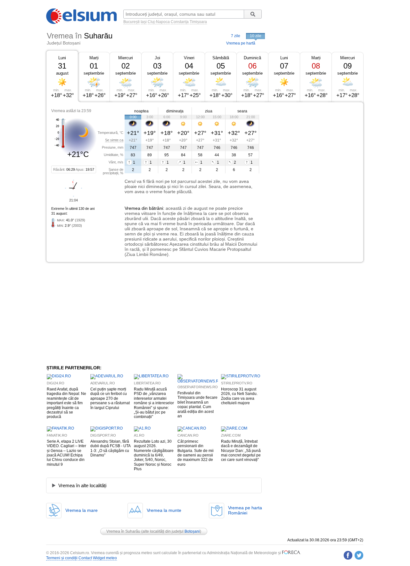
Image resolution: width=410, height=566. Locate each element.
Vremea (132, 208)
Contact (85, 558)
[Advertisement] (311, 150)
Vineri (189, 57)
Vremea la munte (164, 510)
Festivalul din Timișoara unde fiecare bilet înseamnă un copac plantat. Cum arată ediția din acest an (197, 404)
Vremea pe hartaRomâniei (245, 510)
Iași (144, 22)
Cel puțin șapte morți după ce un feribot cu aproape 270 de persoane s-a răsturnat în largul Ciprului (110, 398)
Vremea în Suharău (123, 531)
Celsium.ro (79, 553)
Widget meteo (105, 558)
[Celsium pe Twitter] (359, 555)
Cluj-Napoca (159, 22)
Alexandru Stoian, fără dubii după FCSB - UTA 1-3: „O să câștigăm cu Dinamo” (110, 448)
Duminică (252, 57)
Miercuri (125, 57)
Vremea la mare (81, 510)
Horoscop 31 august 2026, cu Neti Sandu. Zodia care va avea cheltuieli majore (239, 396)
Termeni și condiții (62, 558)
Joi (157, 57)
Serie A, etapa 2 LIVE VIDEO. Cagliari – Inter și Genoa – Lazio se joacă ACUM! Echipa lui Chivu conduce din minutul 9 (66, 453)
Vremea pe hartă (240, 43)
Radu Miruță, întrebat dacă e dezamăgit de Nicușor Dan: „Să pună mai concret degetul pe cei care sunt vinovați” (241, 450)
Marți (94, 57)
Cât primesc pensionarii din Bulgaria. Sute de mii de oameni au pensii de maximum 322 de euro (195, 453)
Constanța (180, 22)
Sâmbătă (220, 57)
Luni (62, 57)
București (131, 22)
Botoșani (192, 531)
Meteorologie (265, 553)
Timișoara (198, 22)
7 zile (235, 36)
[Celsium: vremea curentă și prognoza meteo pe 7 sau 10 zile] (82, 23)
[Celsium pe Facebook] (348, 555)
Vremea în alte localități (82, 485)
